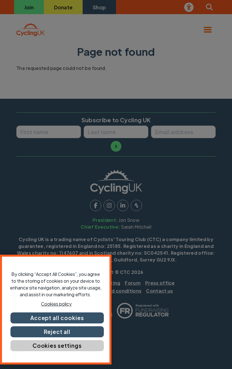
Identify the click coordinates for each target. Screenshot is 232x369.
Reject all (57, 331)
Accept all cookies (57, 317)
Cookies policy (56, 304)
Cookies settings (57, 345)
